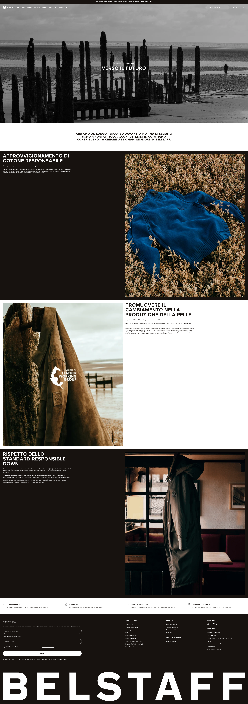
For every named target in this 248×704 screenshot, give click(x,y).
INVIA (42, 653)
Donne (44, 7)
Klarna (209, 641)
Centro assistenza (131, 627)
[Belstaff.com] (11, 7)
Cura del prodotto (131, 636)
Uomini (37, 7)
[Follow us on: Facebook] (210, 623)
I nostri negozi (171, 641)
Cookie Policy (211, 635)
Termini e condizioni (213, 633)
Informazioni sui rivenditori (134, 644)
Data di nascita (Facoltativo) (12, 637)
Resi (126, 633)
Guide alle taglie (130, 638)
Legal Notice (211, 647)
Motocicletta (61, 7)
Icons (51, 7)
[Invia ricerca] (207, 7)
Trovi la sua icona (172, 627)
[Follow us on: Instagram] (207, 623)
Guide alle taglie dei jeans (133, 641)
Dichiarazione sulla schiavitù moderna (219, 638)
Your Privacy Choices (214, 650)
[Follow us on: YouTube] (213, 623)
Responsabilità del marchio (175, 630)
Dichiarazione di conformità (216, 644)
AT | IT (235, 7)
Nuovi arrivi (27, 7)
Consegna (128, 630)
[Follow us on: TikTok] (216, 623)
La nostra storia (171, 624)
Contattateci (129, 624)
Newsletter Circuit (131, 647)
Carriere (169, 633)
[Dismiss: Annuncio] (245, 2)
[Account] (240, 7)
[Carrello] (244, 7)
